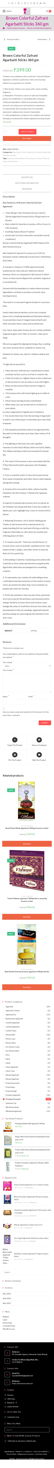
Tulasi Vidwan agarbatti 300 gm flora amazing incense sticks (27, 899)
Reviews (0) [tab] (27, 189)
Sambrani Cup (11, 1103)
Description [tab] (27, 177)
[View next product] (49, 39)
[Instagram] (21, 3)
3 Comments (28, 1188)
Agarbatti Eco (11, 1015)
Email (31, 696)
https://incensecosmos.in (22, 1383)
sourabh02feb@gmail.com (22, 1375)
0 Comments (32, 1216)
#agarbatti (11, 158)
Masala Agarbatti (12, 1075)
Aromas (10, 1395)
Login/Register (9, 1451)
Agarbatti (16, 152)
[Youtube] (41, 3)
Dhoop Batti (10, 1035)
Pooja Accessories (13, 1083)
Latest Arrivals (12, 1407)
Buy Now (27, 138)
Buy (32, 158)
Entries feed (7, 1323)
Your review (8, 669)
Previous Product (13, 39)
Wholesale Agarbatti (13, 1111)
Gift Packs (11, 1399)
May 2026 (7, 1294)
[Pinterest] (15, 3)
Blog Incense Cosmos (25, 1454)
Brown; (27, 158)
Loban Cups (10, 1071)
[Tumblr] (27, 3)
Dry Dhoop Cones (13, 1047)
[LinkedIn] (24, 3)
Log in (5, 1320)
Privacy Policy (11, 1454)
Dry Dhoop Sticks (12, 1051)
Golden (44, 158)
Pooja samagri (11, 1091)
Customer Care (13, 1417)
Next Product (42, 39)
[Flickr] (34, 3)
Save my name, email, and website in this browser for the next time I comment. (26, 713)
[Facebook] (12, 3)
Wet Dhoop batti (12, 1107)
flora (8, 1055)
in (48, 158)
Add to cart (27, 132)
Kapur (8, 1059)
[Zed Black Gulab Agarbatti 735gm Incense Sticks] (7, 1256)
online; (10, 161)
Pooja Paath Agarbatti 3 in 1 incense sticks (31, 1185)
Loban (8, 1063)
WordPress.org (8, 1329)
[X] (9, 3)
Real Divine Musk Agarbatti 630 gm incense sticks (27, 828)
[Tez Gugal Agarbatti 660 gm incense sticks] (7, 1239)
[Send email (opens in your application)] (44, 3)
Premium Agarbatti (43, 152)
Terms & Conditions (41, 1451)
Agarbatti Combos (13, 1011)
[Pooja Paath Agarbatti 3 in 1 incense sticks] (7, 1186)
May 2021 (7, 1303)
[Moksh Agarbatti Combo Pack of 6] (7, 1226)
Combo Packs (11, 1031)
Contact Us (28, 1451)
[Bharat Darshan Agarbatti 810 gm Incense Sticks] (7, 1199)
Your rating (8, 662)
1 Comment (28, 1228)
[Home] (4, 28)
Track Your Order (41, 1454)
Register (6, 1317)
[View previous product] (4, 39)
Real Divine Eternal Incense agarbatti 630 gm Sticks (27, 971)
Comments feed (9, 1326)
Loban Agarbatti (12, 1067)
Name (6, 696)
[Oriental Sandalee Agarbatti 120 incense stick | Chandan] (7, 1212)
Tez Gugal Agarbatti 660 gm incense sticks (31, 1238)
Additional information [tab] (27, 183)
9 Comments (32, 1202)
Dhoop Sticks (11, 1043)
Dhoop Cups (10, 1039)
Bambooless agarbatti (14, 1019)
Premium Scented (9, 155)
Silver (16, 161)
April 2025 (7, 1298)
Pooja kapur (10, 1087)
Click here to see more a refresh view (21, 1441)
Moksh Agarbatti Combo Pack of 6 (28, 1225)
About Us (19, 1451)
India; (5, 161)
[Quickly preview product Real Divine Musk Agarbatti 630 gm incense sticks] (50, 783)
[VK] (18, 3)
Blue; (22, 158)
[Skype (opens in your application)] (37, 3)
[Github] (31, 3)
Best (18, 158)
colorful (37, 158)
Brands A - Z (12, 1403)
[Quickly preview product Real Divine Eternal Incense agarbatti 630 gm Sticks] (50, 927)
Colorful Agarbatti (28, 152)
